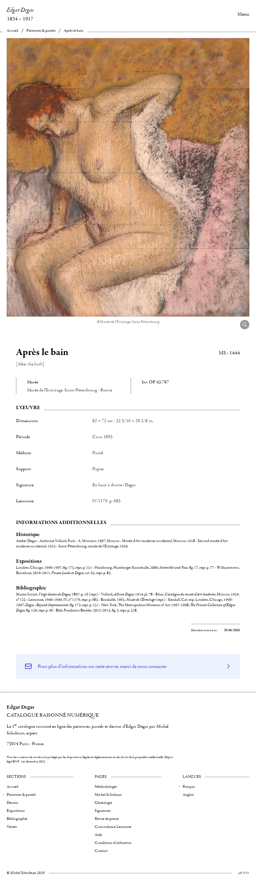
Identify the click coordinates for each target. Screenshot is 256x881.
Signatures (103, 810)
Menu (243, 14)
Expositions (16, 810)
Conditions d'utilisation (113, 842)
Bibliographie (17, 818)
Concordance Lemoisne (113, 826)
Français (189, 786)
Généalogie (103, 802)
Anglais (188, 794)
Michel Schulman (108, 794)
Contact (101, 850)
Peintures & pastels (41, 30)
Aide (98, 834)
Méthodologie (106, 786)
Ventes (12, 826)
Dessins (12, 802)
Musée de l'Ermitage (44, 390)
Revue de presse (107, 818)
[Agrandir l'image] (244, 324)
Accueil (12, 30)
